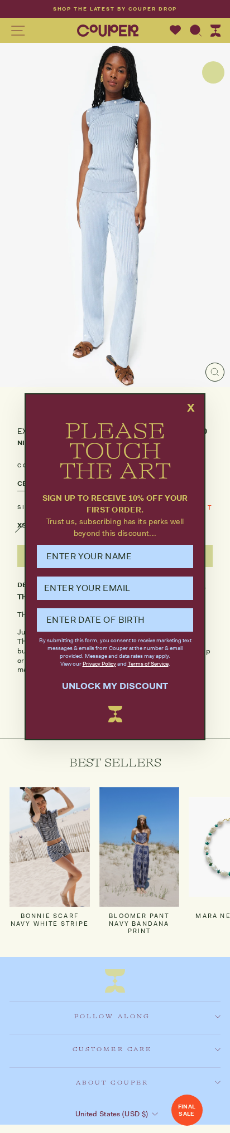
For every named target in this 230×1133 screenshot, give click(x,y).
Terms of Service (148, 663)
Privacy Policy (99, 663)
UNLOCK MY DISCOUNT (115, 686)
